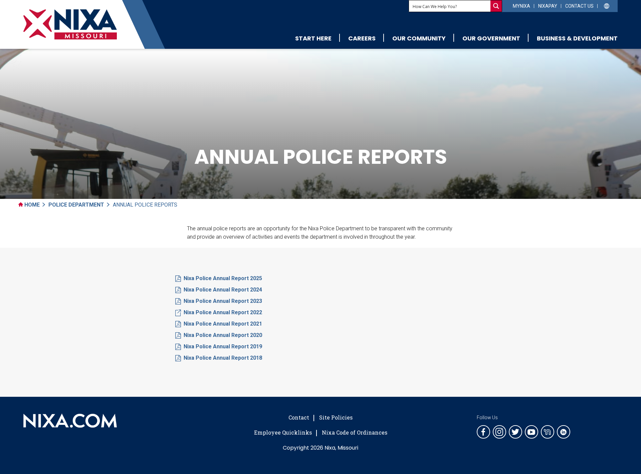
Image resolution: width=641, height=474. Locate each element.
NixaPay (547, 6)
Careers (362, 38)
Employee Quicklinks (283, 432)
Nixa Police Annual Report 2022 (223, 312)
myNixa (521, 6)
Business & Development (577, 38)
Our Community (419, 38)
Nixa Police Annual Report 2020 (223, 335)
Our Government (491, 38)
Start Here (313, 38)
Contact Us (579, 6)
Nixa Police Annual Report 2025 (223, 278)
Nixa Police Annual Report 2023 (223, 301)
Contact (298, 417)
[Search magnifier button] (496, 6)
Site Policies (336, 417)
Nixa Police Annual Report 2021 (223, 324)
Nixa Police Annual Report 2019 (223, 346)
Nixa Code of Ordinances (354, 432)
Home (31, 205)
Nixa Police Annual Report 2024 (223, 289)
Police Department (76, 205)
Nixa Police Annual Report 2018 (223, 358)
